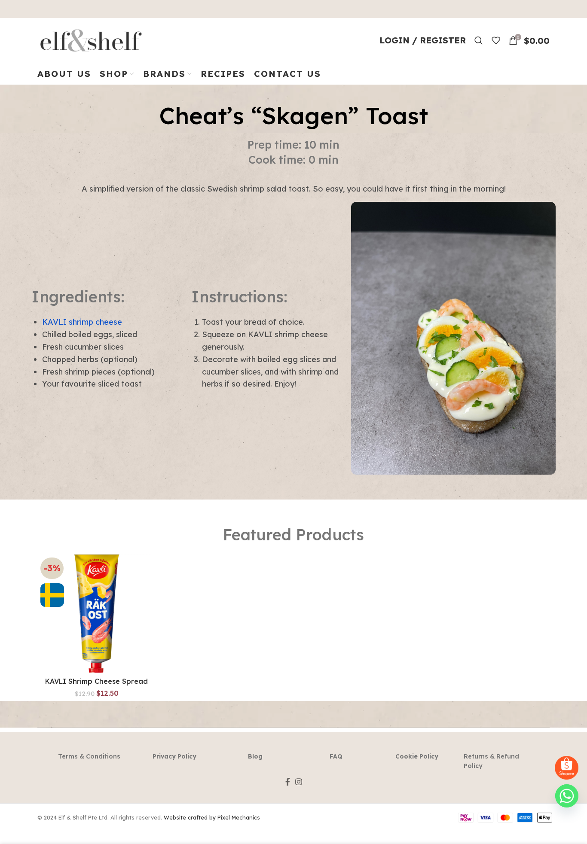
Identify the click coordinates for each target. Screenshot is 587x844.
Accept (557, 829)
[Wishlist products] (495, 40)
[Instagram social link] (299, 781)
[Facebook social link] (288, 781)
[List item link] (89, 756)
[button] (96, 621)
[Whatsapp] (566, 795)
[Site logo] (91, 39)
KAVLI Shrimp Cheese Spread (96, 681)
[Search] (478, 40)
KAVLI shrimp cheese (82, 322)
